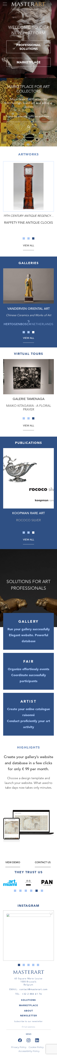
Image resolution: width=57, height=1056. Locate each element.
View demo (12, 862)
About (28, 1010)
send (28, 1034)
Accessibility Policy (29, 1051)
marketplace (29, 62)
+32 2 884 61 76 (32, 993)
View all (28, 245)
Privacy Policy (18, 1047)
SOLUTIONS (28, 1000)
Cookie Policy (36, 1047)
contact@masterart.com (33, 989)
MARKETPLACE (28, 1005)
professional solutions (28, 47)
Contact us (43, 862)
